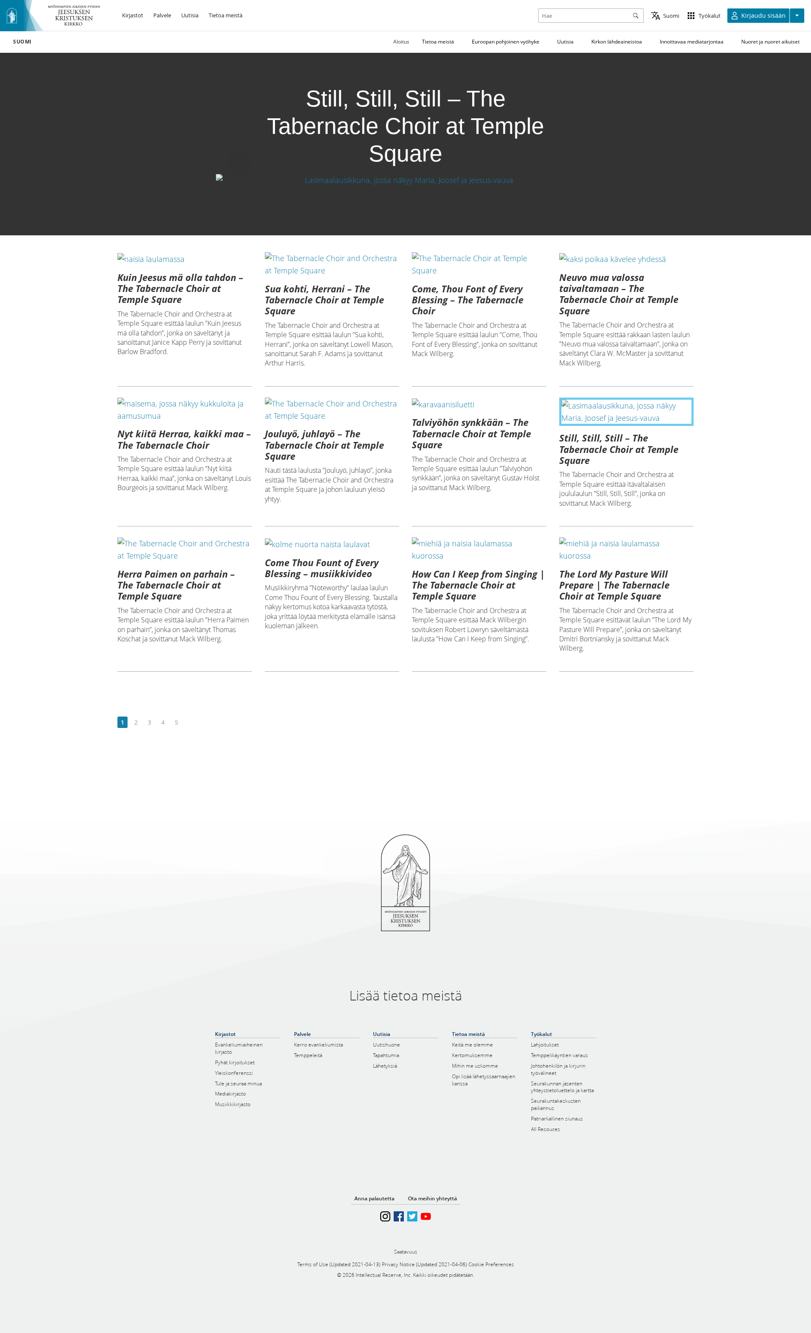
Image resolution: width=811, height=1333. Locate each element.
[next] (190, 723)
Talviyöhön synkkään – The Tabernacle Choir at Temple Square (471, 433)
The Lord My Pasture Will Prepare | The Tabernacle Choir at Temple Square (614, 584)
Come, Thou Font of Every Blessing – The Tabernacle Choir (467, 299)
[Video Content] (406, 179)
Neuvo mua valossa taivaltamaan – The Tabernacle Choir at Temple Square (618, 294)
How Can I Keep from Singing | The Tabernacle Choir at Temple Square (478, 584)
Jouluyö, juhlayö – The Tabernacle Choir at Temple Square (324, 444)
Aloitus (401, 41)
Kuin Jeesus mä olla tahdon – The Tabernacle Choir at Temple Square (180, 288)
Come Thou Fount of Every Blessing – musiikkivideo (321, 568)
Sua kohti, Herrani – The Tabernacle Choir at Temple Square (324, 299)
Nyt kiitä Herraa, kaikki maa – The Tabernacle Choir (184, 439)
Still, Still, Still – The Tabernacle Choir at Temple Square (618, 448)
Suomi (22, 42)
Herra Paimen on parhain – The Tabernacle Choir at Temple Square (176, 584)
